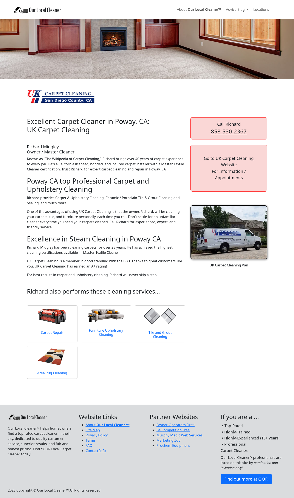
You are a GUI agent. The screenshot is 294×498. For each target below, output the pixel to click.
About (199, 9)
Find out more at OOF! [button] (246, 479)
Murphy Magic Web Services (179, 435)
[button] (228, 168)
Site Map (93, 430)
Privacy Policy (97, 435)
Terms (91, 440)
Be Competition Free (173, 430)
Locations (261, 9)
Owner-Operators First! (175, 424)
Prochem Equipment (173, 445)
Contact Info (96, 450)
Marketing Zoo (168, 440)
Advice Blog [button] (236, 9)
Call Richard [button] (229, 128)
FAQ (89, 445)
